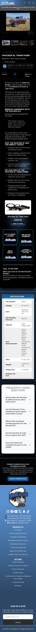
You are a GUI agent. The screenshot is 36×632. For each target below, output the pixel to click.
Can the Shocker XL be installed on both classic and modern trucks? (18, 411)
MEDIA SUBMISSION (18, 479)
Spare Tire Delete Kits (18, 551)
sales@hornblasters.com (19, 523)
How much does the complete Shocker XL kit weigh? (18, 445)
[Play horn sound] (4, 66)
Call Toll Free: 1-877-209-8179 (19, 516)
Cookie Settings (18, 582)
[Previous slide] (28, 36)
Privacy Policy (18, 573)
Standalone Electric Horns (18, 540)
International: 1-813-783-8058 (19, 518)
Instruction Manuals (18, 547)
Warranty (18, 586)
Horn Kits (18, 530)
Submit (18, 622)
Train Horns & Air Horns (18, 533)
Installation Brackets (18, 537)
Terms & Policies (18, 569)
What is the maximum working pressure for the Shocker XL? (18, 423)
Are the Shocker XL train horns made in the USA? (18, 434)
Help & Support (18, 562)
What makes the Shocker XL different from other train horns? (18, 400)
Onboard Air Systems (18, 544)
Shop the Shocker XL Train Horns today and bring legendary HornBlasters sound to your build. (18, 277)
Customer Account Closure (18, 566)
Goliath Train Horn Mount (18, 554)
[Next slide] (32, 36)
